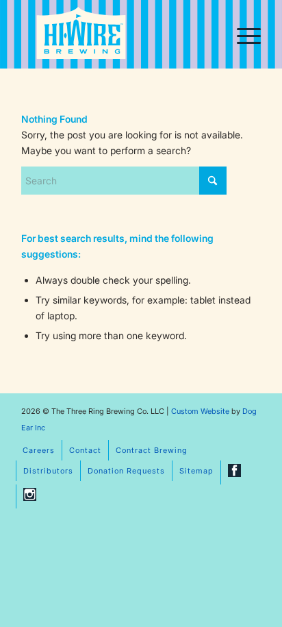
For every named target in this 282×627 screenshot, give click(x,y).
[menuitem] (242, 34)
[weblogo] (81, 35)
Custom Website (200, 411)
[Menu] (242, 34)
